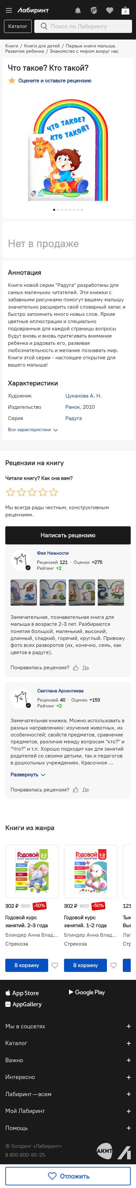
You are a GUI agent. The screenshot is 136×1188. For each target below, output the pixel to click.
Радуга (73, 418)
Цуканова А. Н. (83, 396)
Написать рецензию (68, 535)
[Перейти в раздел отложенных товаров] (109, 10)
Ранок (72, 407)
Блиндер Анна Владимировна (32, 935)
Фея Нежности (53, 553)
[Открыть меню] (9, 10)
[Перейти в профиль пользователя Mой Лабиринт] (93, 10)
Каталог (17, 26)
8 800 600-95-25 (25, 1155)
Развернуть (24, 774)
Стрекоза (16, 944)
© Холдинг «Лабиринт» (33, 1146)
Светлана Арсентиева (60, 691)
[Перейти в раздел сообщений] (78, 10)
